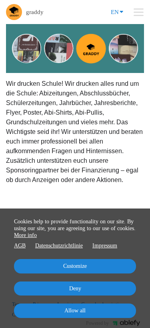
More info (25, 235)
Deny (75, 288)
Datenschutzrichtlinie (59, 246)
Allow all (75, 311)
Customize (75, 266)
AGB (20, 246)
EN (115, 12)
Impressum (104, 246)
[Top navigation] (138, 12)
